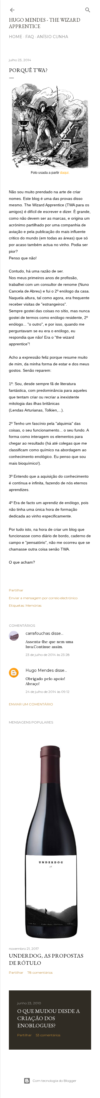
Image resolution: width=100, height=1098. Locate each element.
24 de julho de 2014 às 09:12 (47, 692)
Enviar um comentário (31, 704)
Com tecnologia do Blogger (54, 1081)
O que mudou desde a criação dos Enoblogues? (48, 1018)
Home (15, 36)
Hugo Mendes (40, 670)
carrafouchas (38, 633)
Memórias (33, 605)
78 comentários (40, 972)
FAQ (29, 36)
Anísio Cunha (52, 36)
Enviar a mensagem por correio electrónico (43, 598)
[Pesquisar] (87, 8)
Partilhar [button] (16, 590)
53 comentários (48, 1035)
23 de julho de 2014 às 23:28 (48, 655)
